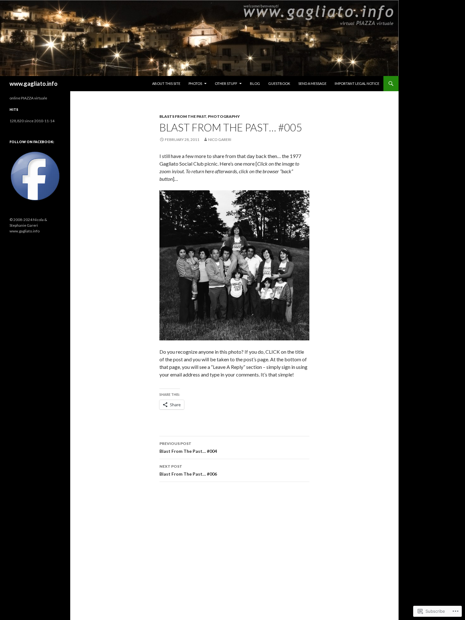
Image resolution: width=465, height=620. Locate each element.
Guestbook (279, 83)
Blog (255, 83)
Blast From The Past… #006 (188, 470)
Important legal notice (357, 83)
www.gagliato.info (33, 83)
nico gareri (219, 139)
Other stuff (226, 83)
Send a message (312, 83)
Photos (195, 83)
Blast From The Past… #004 (188, 447)
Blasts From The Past (182, 116)
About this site (166, 83)
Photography (224, 116)
